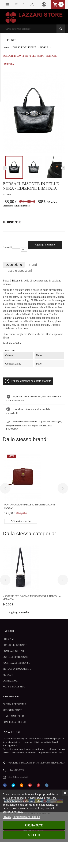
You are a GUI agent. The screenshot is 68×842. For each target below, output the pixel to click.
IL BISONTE (9, 40)
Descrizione (14, 264)
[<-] (5, 488)
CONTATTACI (10, 680)
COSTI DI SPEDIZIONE (15, 657)
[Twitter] (13, 785)
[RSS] (21, 785)
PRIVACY (8, 674)
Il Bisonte (15, 280)
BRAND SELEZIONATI (15, 645)
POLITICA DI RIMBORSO (16, 663)
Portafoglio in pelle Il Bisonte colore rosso (29, 506)
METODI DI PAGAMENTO (17, 669)
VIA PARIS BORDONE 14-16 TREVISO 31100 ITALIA (36, 762)
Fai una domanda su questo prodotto (31, 381)
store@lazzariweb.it (18, 777)
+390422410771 (16, 770)
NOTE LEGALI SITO (14, 686)
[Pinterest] (38, 785)
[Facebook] (5, 785)
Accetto (34, 835)
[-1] (24, 250)
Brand (32, 264)
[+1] (24, 243)
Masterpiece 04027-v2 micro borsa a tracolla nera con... (32, 598)
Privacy (7, 816)
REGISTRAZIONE (12, 710)
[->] (63, 488)
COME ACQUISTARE (14, 651)
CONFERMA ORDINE (14, 722)
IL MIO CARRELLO (13, 716)
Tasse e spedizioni (19, 270)
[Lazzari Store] (34, 17)
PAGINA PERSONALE (15, 704)
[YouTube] (30, 785)
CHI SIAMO (9, 639)
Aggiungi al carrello (45, 244)
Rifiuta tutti (34, 825)
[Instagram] (46, 785)
